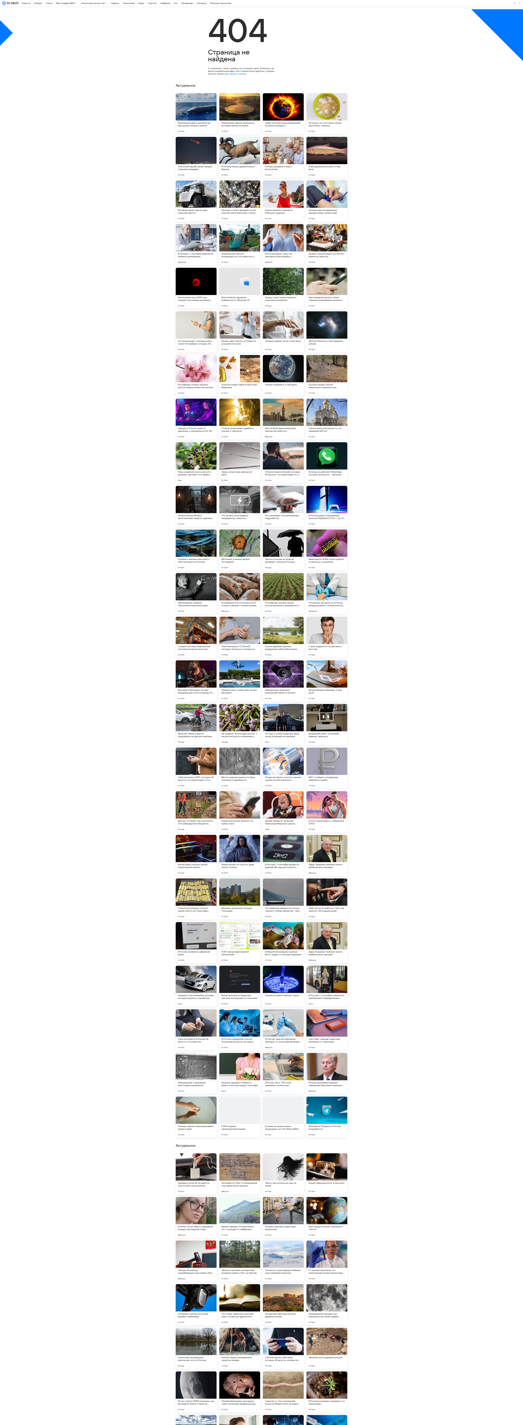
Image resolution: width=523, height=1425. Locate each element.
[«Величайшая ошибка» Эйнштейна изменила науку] (196, 593)
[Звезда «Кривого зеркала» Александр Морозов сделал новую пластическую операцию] (283, 811)
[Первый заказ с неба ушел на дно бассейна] (239, 680)
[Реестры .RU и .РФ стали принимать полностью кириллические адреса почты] (283, 1073)
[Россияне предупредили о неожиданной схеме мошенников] (326, 1378)
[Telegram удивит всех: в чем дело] (283, 331)
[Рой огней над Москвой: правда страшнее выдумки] (196, 157)
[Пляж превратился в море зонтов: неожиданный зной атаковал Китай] (196, 1247)
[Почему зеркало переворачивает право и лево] (196, 1117)
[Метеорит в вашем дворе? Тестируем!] (239, 549)
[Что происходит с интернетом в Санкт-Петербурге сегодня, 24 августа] (196, 331)
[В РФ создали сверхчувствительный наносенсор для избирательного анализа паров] (239, 1117)
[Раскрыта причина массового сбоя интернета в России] (196, 549)
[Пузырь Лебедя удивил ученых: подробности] (239, 1204)
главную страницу (237, 74)
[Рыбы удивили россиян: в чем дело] (326, 157)
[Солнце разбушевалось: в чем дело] (239, 1160)
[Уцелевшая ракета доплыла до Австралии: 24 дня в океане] (196, 113)
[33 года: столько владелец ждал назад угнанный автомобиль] (283, 724)
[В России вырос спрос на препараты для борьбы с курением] (283, 244)
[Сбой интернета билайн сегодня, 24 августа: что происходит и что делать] (283, 462)
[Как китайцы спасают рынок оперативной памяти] (196, 855)
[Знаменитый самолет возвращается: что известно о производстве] (239, 244)
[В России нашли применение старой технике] (196, 1291)
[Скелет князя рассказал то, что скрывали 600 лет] (326, 419)
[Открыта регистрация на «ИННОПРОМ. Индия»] (283, 1335)
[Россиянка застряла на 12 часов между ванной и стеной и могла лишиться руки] (326, 593)
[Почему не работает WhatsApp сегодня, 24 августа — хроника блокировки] (326, 462)
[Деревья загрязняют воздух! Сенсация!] (239, 898)
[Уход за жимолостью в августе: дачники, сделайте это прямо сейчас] (196, 462)
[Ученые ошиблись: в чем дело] (283, 375)
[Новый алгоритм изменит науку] (283, 986)
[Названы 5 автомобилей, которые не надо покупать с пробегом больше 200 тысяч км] (196, 986)
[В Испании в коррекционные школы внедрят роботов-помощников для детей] (326, 1160)
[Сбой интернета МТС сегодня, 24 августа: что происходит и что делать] (196, 768)
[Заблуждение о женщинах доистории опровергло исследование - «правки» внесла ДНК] (196, 1073)
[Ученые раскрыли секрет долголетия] (283, 157)
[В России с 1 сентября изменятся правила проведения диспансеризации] (196, 244)
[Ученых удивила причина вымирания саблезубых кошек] (283, 637)
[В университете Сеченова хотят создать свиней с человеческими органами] (239, 593)
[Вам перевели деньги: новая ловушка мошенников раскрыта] (326, 288)
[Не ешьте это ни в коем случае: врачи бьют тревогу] (326, 113)
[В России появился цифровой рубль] (196, 942)
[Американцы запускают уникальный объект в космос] (283, 680)
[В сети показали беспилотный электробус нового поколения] (283, 1378)
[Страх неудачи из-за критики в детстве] (326, 637)
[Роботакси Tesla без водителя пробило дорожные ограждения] (239, 1335)
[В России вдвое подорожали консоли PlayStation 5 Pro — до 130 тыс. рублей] (326, 506)
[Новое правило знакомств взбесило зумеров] (283, 200)
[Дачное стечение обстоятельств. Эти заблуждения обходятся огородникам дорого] (196, 811)
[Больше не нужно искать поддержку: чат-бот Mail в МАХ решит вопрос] (283, 1117)
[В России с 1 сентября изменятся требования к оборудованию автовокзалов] (326, 986)
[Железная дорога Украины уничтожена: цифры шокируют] (196, 1335)
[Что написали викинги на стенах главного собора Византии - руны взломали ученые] (283, 898)
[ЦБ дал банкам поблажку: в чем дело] (326, 680)
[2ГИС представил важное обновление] (239, 942)
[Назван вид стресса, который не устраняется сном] (239, 331)
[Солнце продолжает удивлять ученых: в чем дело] (239, 419)
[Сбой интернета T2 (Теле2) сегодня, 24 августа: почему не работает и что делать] (239, 637)
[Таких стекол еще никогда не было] (239, 462)
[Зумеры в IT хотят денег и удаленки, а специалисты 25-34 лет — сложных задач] (196, 419)
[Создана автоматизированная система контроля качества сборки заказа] (196, 637)
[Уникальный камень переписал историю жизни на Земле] (239, 113)
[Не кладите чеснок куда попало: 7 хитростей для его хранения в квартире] (239, 724)
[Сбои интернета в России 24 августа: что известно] (196, 1029)
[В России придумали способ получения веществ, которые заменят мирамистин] (239, 1029)
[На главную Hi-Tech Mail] (12, 3)
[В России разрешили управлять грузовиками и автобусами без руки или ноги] (196, 1378)
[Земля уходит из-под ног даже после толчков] (239, 855)
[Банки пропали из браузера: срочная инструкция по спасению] (239, 986)
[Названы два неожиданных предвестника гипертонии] (326, 200)
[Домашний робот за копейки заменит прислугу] (326, 724)
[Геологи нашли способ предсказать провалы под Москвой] (326, 375)
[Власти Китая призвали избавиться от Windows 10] (239, 288)
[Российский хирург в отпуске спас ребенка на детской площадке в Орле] (326, 1247)
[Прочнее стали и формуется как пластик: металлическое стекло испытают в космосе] (239, 200)
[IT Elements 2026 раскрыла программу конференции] (283, 1204)
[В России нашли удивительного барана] (239, 157)
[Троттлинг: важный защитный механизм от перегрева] (326, 1029)
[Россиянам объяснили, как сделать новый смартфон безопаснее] (283, 1247)
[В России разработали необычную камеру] (196, 1204)
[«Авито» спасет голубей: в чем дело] (239, 1378)
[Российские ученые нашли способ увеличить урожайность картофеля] (283, 593)
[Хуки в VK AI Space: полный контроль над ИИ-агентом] (239, 1291)
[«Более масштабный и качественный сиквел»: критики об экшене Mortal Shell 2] (196, 506)
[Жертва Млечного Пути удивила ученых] (326, 331)
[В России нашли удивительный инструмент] (283, 1291)
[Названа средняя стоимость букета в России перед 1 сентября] (239, 1073)
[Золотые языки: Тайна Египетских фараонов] (239, 375)
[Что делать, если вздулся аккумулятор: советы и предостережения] (239, 506)
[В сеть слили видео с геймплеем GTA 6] (326, 811)
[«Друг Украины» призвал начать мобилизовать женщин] (326, 855)
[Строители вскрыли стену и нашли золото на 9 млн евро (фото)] (196, 898)
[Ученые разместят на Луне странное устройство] (326, 1335)
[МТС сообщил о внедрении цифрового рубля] (326, 768)
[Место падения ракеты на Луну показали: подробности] (239, 768)
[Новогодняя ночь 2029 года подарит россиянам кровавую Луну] (196, 288)
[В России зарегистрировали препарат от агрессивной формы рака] (283, 1029)
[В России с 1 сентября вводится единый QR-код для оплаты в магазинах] (283, 855)
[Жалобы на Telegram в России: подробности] (326, 1117)
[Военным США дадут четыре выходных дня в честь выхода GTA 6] (196, 680)
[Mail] (4, 3)
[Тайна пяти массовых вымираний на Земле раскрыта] (283, 113)
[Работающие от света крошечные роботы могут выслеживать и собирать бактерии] (283, 1160)
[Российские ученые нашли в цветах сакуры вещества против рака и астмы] (196, 375)
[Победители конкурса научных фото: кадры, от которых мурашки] (283, 942)
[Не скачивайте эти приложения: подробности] (283, 506)
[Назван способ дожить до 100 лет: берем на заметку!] (326, 244)
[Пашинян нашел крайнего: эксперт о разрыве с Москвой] (239, 1247)
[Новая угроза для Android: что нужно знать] (239, 811)
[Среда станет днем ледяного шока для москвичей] (283, 288)
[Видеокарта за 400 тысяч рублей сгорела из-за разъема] (326, 549)
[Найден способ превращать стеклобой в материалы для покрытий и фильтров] (326, 1204)
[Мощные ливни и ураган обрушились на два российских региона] (196, 724)
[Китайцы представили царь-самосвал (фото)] (196, 200)
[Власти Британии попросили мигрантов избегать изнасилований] (283, 419)
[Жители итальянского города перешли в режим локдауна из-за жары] (196, 1160)
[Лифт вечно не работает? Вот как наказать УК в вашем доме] (326, 898)
